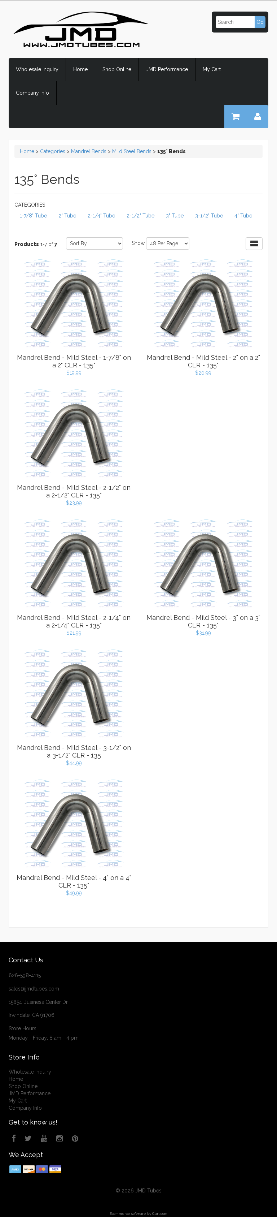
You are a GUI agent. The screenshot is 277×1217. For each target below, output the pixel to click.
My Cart (212, 69)
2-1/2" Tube (140, 216)
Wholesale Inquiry (37, 69)
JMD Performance (167, 69)
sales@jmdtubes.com (34, 989)
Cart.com (159, 1214)
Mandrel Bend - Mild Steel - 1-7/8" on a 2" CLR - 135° (74, 361)
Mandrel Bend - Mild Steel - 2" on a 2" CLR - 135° (203, 361)
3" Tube (175, 216)
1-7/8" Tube (33, 216)
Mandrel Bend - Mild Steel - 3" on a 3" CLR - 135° (203, 621)
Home (80, 69)
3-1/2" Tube (209, 216)
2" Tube (67, 216)
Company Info (32, 93)
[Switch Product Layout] (254, 243)
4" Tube (243, 216)
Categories (52, 151)
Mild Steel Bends (131, 151)
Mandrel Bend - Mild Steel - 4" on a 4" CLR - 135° (74, 881)
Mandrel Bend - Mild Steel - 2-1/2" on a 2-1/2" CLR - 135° (74, 491)
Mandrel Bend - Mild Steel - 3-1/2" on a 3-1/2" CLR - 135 (74, 751)
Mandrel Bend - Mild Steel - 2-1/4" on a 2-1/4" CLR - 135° (74, 621)
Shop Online (116, 69)
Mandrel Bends (88, 151)
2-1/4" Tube (101, 216)
